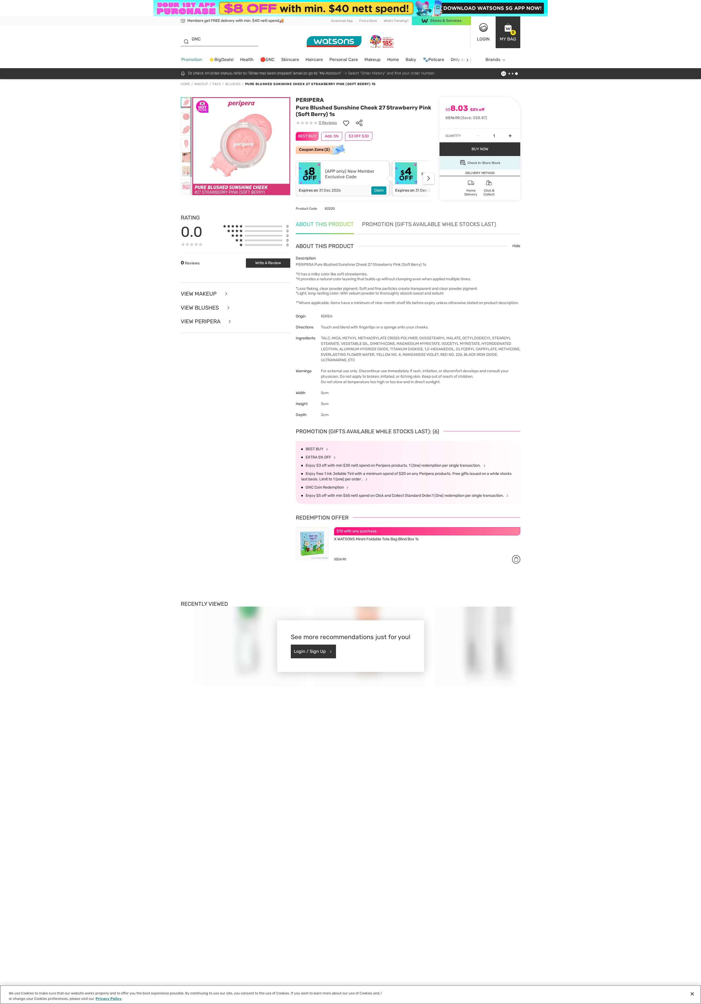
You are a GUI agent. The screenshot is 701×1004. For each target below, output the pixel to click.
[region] (350, 994)
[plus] (510, 136)
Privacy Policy (109, 998)
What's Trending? (396, 21)
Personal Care (343, 59)
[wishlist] (346, 123)
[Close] (692, 994)
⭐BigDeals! (221, 59)
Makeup (372, 59)
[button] (508, 32)
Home (393, 59)
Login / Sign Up (310, 651)
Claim (379, 190)
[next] (467, 59)
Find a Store (368, 21)
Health (247, 59)
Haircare (314, 59)
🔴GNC (267, 59)
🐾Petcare (433, 59)
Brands (492, 59)
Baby (411, 59)
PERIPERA (310, 100)
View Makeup (199, 294)
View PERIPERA (201, 321)
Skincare (290, 59)
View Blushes (200, 308)
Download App (342, 21)
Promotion (191, 59)
